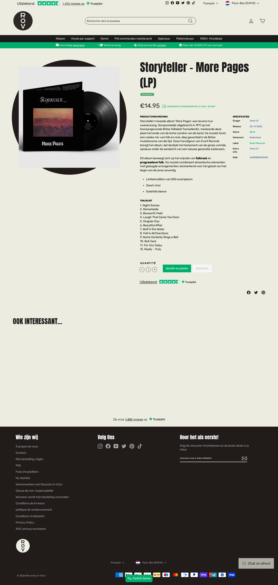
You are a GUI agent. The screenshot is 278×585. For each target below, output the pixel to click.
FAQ (18, 465)
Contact (21, 453)
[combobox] (137, 21)
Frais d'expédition (27, 472)
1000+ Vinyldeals (211, 38)
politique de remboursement (34, 509)
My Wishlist (23, 478)
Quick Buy (202, 268)
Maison (60, 38)
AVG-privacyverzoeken (31, 529)
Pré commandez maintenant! (133, 38)
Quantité (148, 263)
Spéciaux (164, 38)
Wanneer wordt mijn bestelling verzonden (42, 497)
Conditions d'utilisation (30, 516)
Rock (252, 132)
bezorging (78, 45)
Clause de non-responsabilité (34, 490)
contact (161, 45)
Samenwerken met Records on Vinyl (39, 484)
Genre (104, 38)
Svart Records (257, 143)
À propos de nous (27, 446)
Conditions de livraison (30, 503)
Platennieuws (185, 38)
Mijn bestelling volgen (29, 459)
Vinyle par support (82, 38)
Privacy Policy (25, 522)
